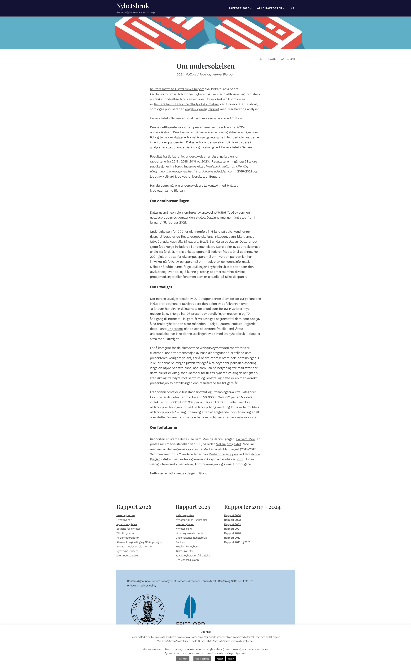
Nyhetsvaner (123, 519)
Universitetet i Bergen (165, 118)
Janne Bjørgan (174, 190)
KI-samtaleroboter (127, 537)
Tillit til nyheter (125, 533)
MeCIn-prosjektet (228, 444)
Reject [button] (231, 659)
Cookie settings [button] (202, 659)
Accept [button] (220, 659)
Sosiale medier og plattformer (134, 546)
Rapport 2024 (232, 515)
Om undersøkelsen (127, 555)
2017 (175, 161)
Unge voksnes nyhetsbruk (191, 537)
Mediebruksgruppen (223, 454)
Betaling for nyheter (128, 528)
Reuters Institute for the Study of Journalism (186, 104)
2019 (192, 161)
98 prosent (195, 314)
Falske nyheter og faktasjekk (193, 555)
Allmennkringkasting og (130, 542)
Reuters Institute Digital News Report (177, 89)
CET (240, 459)
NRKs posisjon (153, 542)
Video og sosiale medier (190, 533)
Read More (183, 659)
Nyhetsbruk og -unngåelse (191, 519)
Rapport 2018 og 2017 (237, 542)
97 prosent (175, 329)
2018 (184, 161)
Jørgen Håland (197, 473)
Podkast (180, 542)
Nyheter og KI (184, 528)
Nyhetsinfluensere (127, 551)
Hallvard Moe (245, 439)
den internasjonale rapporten (237, 417)
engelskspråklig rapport (202, 109)
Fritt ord (237, 118)
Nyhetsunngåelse (126, 524)
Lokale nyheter (185, 524)
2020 (205, 161)
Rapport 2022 (232, 524)
